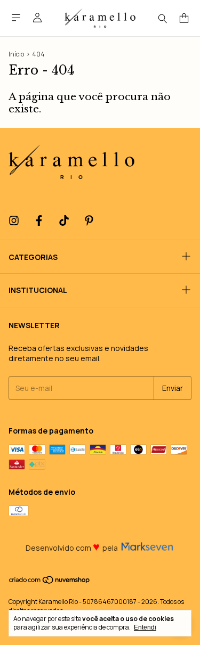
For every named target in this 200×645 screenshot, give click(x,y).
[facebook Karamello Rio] (39, 221)
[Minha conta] (37, 18)
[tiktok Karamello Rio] (64, 221)
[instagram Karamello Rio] (14, 221)
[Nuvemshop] (50, 582)
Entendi (145, 627)
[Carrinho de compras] (184, 18)
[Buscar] (162, 18)
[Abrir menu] (16, 17)
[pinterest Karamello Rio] (89, 221)
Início (16, 54)
